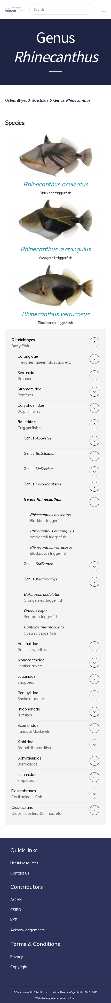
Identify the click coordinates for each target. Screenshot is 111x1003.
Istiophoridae (29, 712)
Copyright (18, 967)
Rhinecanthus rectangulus (55, 249)
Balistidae (41, 100)
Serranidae (27, 375)
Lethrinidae (27, 777)
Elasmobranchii (26, 794)
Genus (37, 438)
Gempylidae (32, 695)
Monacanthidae (31, 663)
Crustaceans (36, 810)
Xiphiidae (34, 745)
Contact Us (19, 873)
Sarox (73, 998)
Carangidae (44, 359)
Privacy (16, 956)
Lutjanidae (27, 679)
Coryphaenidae (31, 408)
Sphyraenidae (30, 761)
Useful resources (24, 863)
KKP (13, 920)
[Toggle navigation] (102, 9)
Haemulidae (32, 646)
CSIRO (15, 909)
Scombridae (34, 728)
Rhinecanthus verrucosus (55, 314)
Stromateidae (29, 392)
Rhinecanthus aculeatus (55, 184)
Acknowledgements (27, 930)
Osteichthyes (16, 100)
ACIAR (16, 899)
